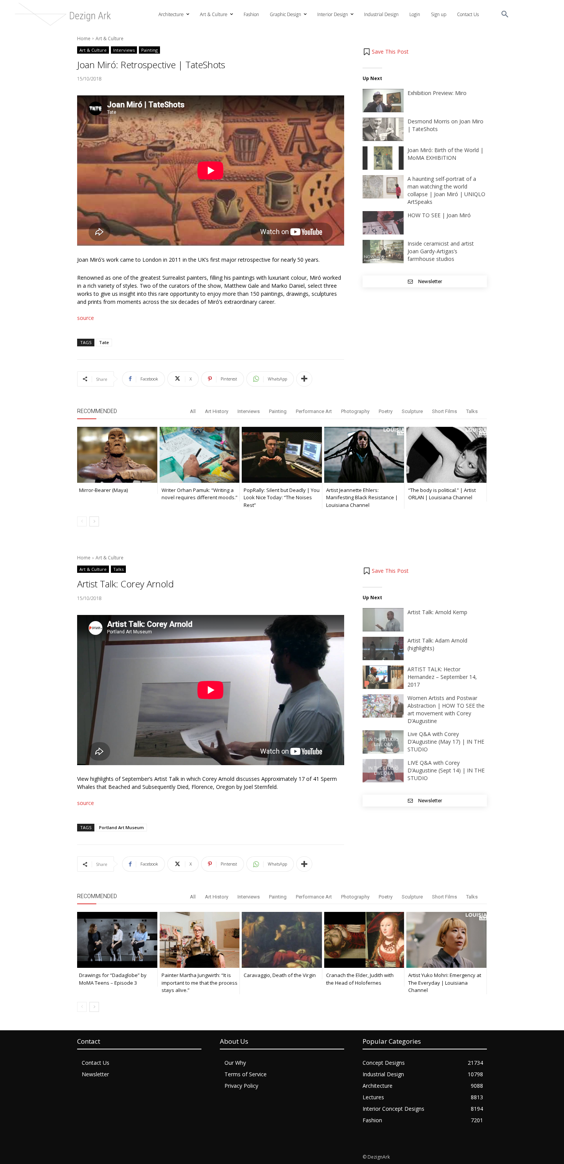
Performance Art (314, 411)
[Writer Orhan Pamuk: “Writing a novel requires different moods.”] (200, 455)
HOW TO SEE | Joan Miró (439, 215)
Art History (216, 411)
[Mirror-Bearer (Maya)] (117, 455)
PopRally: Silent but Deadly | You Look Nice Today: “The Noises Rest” (282, 497)
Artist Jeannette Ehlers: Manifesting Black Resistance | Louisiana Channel (362, 497)
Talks (472, 411)
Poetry (385, 411)
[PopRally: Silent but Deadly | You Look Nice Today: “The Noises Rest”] (282, 455)
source (85, 317)
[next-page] (94, 521)
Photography (355, 411)
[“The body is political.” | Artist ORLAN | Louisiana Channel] (446, 455)
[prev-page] (82, 521)
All (193, 411)
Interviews (124, 50)
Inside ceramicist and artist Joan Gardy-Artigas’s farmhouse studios (440, 251)
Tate (104, 342)
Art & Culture (110, 38)
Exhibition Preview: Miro (437, 93)
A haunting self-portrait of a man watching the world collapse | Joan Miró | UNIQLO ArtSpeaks (446, 190)
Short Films (444, 411)
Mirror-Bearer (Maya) (103, 490)
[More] (304, 379)
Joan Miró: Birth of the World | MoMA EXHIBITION (445, 153)
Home (84, 38)
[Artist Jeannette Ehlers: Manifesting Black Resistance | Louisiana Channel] (364, 455)
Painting (149, 50)
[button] (505, 14)
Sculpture (412, 411)
